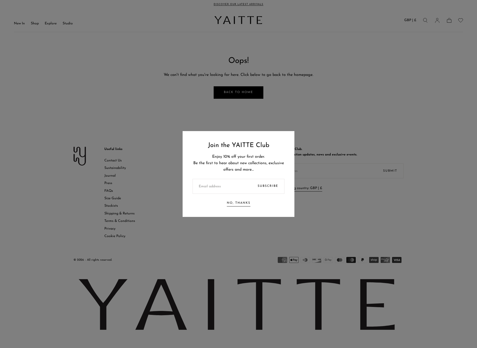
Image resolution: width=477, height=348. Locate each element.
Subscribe (268, 186)
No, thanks (238, 202)
